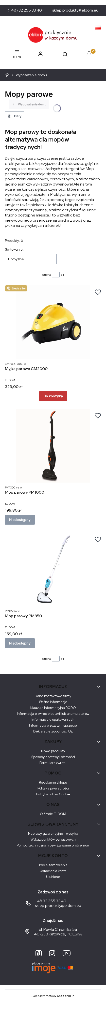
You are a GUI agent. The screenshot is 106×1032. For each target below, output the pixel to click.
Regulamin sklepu (53, 782)
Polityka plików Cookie (53, 794)
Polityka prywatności (53, 788)
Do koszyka (53, 396)
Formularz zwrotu (53, 762)
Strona (46, 275)
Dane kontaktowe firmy (53, 696)
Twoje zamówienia (53, 865)
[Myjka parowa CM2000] (53, 322)
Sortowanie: (14, 249)
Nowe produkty (53, 751)
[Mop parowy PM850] (53, 569)
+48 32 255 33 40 (50, 901)
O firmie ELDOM (53, 814)
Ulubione (53, 876)
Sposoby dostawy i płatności (53, 757)
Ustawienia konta (53, 871)
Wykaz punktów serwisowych (53, 839)
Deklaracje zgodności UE (53, 731)
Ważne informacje (53, 702)
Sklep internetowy (51, 996)
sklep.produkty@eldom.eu (75, 10)
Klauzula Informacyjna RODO (53, 707)
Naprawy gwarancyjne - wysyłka (53, 833)
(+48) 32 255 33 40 (25, 10)
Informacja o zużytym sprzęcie (53, 725)
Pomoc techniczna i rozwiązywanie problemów (53, 845)
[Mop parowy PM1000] (53, 446)
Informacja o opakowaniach (53, 719)
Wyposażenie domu (31, 75)
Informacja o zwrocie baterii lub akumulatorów (53, 713)
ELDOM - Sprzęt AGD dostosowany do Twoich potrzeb (7, 74)
